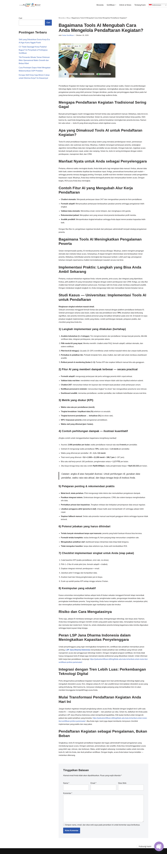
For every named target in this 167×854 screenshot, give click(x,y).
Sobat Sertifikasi (68, 35)
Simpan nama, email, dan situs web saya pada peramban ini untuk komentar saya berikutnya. (102, 825)
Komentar (67, 793)
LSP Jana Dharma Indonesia (78, 650)
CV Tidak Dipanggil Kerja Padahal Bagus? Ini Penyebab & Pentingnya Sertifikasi (33, 50)
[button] (115, 4)
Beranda (100, 5)
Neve (21, 851)
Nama (66, 783)
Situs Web (122, 783)
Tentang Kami (140, 5)
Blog (68, 18)
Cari (20, 18)
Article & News (125, 5)
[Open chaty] (159, 846)
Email (93, 783)
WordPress (44, 851)
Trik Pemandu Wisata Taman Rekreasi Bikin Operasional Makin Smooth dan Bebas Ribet (34, 60)
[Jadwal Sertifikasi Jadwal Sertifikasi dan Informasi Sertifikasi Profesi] (30, 5)
